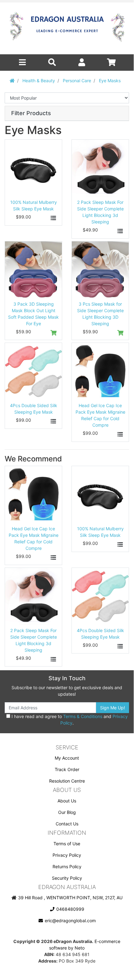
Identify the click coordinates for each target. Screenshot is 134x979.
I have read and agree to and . (69, 719)
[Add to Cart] (53, 333)
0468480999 (69, 909)
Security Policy (67, 878)
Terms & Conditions (82, 716)
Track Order (67, 769)
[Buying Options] (53, 218)
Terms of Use (66, 843)
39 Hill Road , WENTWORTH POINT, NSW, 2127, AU (69, 897)
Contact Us (67, 823)
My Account (67, 758)
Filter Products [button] (31, 113)
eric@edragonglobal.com (70, 920)
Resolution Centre (67, 781)
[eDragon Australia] (67, 28)
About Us (67, 800)
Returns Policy (67, 866)
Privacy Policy (67, 855)
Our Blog (67, 812)
